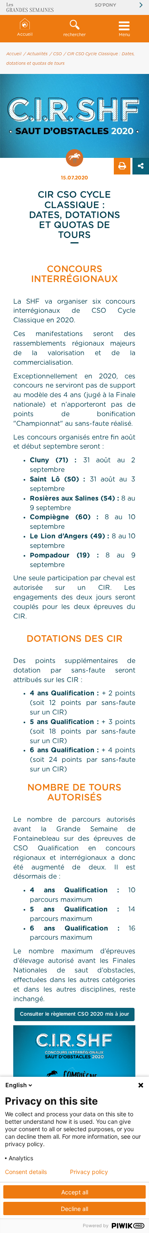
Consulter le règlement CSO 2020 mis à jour (74, 1014)
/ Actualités (36, 54)
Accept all (74, 1192)
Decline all (74, 1208)
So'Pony (105, 5)
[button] (74, 28)
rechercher (74, 35)
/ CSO (56, 54)
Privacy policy (89, 1172)
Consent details (26, 1172)
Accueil (25, 34)
